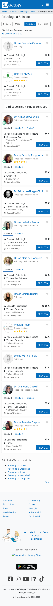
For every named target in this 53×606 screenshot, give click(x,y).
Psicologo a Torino (27, 12)
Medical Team (22, 324)
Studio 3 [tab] (30, 128)
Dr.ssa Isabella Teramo (27, 222)
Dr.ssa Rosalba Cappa (27, 422)
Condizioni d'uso (10, 512)
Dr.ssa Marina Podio (25, 355)
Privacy (6, 516)
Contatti (32, 504)
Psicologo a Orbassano (18, 468)
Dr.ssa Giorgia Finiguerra (28, 155)
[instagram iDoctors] (18, 579)
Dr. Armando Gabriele (26, 116)
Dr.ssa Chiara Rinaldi (26, 293)
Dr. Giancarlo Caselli (26, 386)
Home (4, 12)
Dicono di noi (8, 504)
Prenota (43, 63)
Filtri (19, 24)
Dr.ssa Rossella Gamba (27, 43)
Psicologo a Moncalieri (18, 475)
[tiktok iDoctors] (41, 579)
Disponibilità (43, 24)
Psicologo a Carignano (18, 478)
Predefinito (30, 24)
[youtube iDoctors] (26, 579)
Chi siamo (7, 500)
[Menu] (47, 5)
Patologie (33, 508)
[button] (20, 80)
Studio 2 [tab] (19, 128)
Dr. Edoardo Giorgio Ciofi (28, 191)
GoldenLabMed (23, 74)
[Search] (42, 5)
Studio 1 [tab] (8, 128)
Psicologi (13, 12)
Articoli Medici (34, 512)
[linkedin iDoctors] (33, 579)
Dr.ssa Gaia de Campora (28, 258)
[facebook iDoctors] (10, 579)
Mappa (7, 24)
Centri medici (34, 516)
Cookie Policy (34, 500)
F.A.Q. (5, 508)
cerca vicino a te (13, 33)
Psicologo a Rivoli (16, 472)
